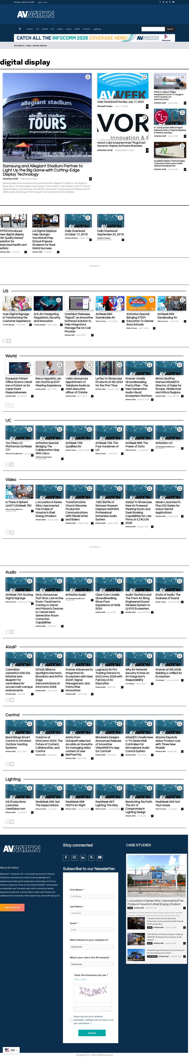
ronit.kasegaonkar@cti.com (165, 446)
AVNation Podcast (71, 238)
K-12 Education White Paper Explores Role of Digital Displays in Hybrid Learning (170, 130)
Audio (130, 908)
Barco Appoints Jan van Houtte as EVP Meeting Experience (48, 382)
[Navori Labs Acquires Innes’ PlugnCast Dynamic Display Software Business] (122, 126)
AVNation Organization (44, 457)
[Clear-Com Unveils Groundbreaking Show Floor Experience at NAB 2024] (109, 584)
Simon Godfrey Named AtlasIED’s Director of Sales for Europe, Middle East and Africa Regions (169, 385)
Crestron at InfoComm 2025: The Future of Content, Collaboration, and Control (49, 744)
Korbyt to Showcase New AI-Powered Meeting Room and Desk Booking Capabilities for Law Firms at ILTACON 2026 (138, 512)
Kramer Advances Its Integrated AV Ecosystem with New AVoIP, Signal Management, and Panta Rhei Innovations (79, 680)
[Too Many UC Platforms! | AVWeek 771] (19, 432)
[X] (170, 2)
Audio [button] (83, 979)
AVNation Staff (10, 179)
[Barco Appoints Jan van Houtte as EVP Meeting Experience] (50, 368)
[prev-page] (4, 341)
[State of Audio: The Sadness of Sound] (169, 584)
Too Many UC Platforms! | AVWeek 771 (19, 446)
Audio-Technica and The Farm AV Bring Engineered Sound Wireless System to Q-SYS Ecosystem (138, 601)
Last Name (76, 906)
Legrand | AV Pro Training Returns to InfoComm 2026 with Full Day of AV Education (108, 676)
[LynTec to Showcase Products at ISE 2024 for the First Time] (109, 368)
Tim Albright (129, 683)
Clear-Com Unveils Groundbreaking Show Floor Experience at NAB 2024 (107, 601)
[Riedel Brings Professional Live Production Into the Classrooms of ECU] (136, 955)
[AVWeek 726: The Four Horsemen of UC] (109, 432)
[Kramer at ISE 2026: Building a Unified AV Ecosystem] (169, 659)
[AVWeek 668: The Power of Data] (139, 432)
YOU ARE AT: (19, 45)
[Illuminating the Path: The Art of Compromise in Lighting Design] (139, 791)
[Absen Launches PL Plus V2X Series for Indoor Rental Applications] (169, 492)
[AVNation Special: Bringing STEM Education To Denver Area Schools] (140, 303)
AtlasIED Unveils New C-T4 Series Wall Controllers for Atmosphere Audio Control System (139, 744)
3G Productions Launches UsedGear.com (16, 805)
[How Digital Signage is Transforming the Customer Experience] (17, 303)
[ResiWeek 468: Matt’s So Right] (80, 791)
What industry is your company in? (89, 939)
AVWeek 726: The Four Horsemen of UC (107, 446)
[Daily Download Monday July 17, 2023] (122, 86)
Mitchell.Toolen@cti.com (14, 453)
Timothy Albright (9, 325)
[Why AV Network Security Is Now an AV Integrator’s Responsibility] (139, 659)
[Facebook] (160, 2)
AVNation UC (164, 443)
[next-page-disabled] (11, 405)
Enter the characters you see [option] (90, 975)
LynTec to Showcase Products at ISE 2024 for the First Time (109, 382)
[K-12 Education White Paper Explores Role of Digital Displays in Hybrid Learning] (170, 117)
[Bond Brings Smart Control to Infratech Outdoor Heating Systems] (19, 727)
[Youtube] (173, 2)
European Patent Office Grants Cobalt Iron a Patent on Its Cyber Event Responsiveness (19, 385)
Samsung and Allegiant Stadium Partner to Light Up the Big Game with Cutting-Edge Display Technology (43, 170)
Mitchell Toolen (104, 106)
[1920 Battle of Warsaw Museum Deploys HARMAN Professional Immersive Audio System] (109, 492)
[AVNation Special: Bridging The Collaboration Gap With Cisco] (50, 432)
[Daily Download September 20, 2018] (110, 220)
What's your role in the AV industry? (89, 957)
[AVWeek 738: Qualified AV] (80, 432)
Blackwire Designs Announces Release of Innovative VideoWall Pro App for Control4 (108, 744)
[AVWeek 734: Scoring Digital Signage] (19, 584)
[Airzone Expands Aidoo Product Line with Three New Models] (169, 727)
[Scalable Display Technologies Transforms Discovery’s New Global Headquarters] (170, 150)
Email (73, 923)
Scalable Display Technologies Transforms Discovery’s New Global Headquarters (169, 163)
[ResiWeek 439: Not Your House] (169, 791)
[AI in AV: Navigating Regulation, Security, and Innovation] (48, 303)
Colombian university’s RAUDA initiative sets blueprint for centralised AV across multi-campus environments (19, 680)
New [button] (77, 979)
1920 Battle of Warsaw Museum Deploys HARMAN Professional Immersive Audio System (165, 937)
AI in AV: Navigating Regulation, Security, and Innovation (47, 317)
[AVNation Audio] (80, 584)
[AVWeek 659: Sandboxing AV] (171, 303)
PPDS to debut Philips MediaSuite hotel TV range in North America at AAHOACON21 (168, 95)
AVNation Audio (76, 594)
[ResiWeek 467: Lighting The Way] (109, 791)
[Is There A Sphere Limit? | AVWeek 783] (19, 492)
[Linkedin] (166, 2)
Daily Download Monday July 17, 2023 (120, 101)
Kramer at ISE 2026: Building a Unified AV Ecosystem (169, 673)
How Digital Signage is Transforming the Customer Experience (17, 317)
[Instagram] (163, 2)
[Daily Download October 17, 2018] (78, 220)
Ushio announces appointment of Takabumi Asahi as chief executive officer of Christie (78, 385)
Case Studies (152, 956)
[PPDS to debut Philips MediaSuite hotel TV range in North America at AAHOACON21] (170, 81)
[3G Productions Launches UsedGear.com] (19, 791)
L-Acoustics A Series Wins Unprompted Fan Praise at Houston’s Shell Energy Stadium (49, 509)
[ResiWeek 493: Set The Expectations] (50, 791)
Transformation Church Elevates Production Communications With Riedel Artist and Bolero (165, 921)
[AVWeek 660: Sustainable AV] (110, 303)
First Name (76, 889)
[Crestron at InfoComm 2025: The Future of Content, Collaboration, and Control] (50, 727)
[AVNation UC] (169, 432)
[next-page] (9, 341)
